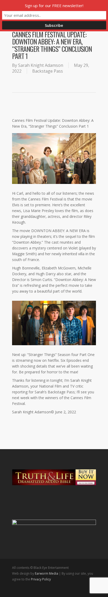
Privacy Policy (41, 579)
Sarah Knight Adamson (40, 65)
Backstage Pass (47, 71)
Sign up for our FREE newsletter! (54, 5)
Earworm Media (47, 573)
